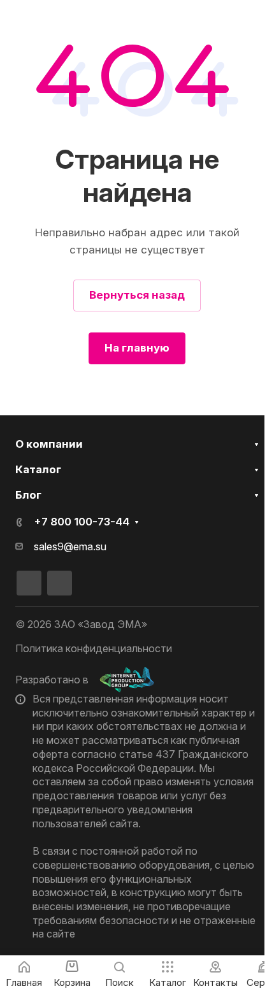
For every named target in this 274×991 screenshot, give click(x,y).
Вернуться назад (137, 295)
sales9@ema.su (70, 547)
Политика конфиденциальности (93, 648)
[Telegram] (59, 583)
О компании (49, 444)
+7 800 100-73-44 (81, 521)
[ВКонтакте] (29, 583)
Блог (28, 494)
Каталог (38, 469)
